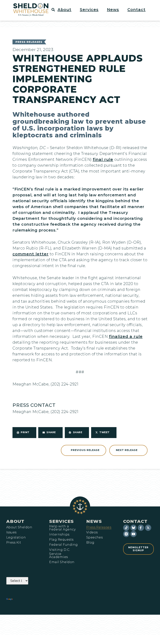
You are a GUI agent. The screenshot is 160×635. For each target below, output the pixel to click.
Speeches (94, 537)
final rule (103, 159)
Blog (90, 542)
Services (61, 521)
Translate (24, 599)
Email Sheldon (61, 562)
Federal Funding (63, 544)
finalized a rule (126, 336)
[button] (67, 9)
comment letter (30, 254)
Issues (11, 532)
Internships (59, 534)
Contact (135, 521)
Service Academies (58, 555)
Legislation (16, 537)
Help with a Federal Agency (62, 528)
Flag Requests (61, 539)
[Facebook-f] (141, 528)
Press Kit (13, 542)
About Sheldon (19, 527)
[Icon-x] (148, 528)
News (94, 521)
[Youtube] (133, 534)
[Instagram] (126, 534)
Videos (92, 532)
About (15, 521)
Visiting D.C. (59, 550)
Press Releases (28, 41)
